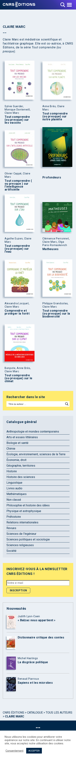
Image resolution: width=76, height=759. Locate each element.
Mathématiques (16, 494)
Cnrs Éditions (13, 712)
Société (11, 551)
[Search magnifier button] (67, 404)
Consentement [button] (14, 750)
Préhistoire (13, 516)
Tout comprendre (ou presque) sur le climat (18, 378)
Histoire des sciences (20, 477)
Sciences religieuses (20, 545)
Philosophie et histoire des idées (28, 505)
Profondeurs (51, 177)
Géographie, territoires (20, 465)
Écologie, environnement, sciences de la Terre (35, 454)
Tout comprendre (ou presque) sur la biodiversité (56, 313)
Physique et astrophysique (23, 511)
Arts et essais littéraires (22, 437)
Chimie (10, 448)
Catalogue (35, 712)
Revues (11, 528)
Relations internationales (22, 522)
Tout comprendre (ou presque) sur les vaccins (17, 119)
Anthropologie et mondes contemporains (32, 431)
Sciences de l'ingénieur (21, 533)
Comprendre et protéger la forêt (17, 312)
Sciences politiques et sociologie (28, 539)
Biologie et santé (17, 443)
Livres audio (14, 488)
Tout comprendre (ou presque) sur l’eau (17, 248)
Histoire (11, 471)
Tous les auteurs (59, 712)
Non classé (13, 499)
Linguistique (14, 482)
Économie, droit (16, 460)
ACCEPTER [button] (34, 750)
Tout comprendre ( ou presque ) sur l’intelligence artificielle (18, 185)
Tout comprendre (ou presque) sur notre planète (55, 116)
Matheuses (50, 249)
